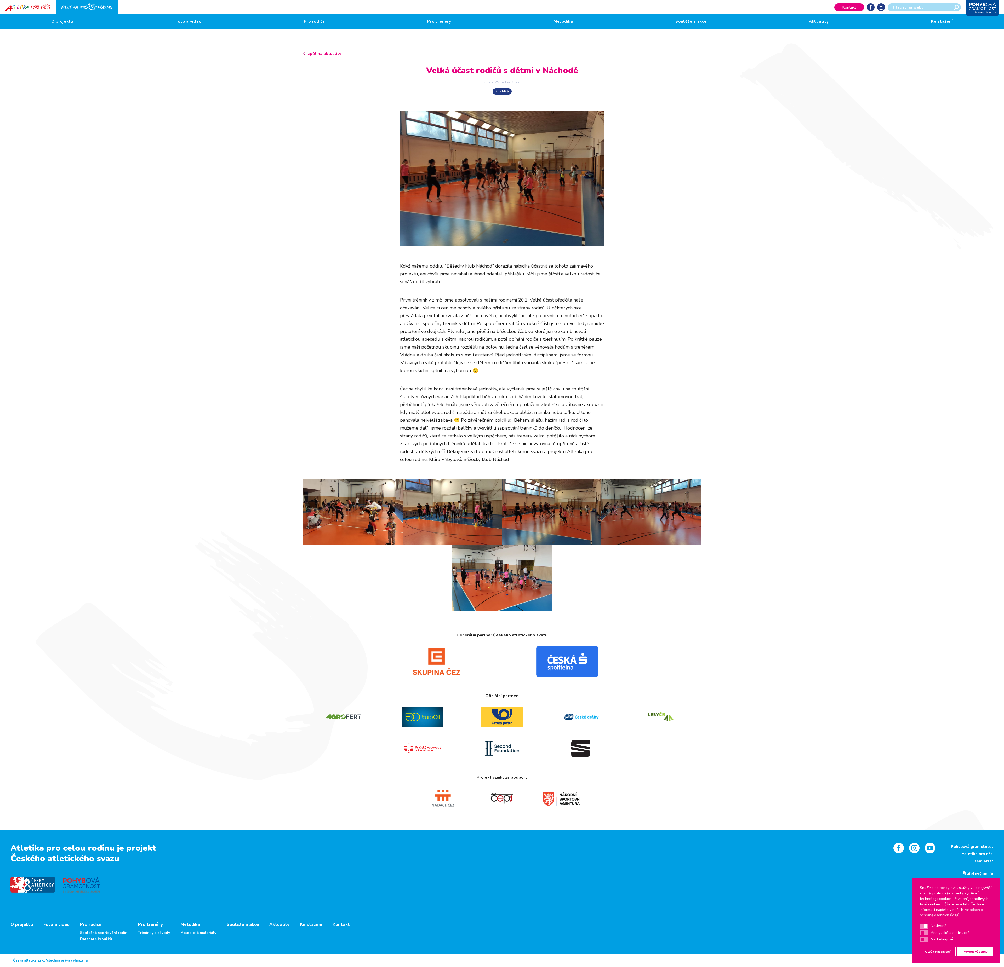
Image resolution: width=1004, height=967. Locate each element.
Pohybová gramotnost (972, 846)
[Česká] (567, 661)
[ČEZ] (436, 661)
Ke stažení (942, 21)
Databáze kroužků (96, 939)
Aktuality (819, 21)
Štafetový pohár (978, 873)
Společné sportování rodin (104, 933)
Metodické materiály (198, 933)
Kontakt (849, 7)
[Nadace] (442, 798)
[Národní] (561, 798)
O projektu (62, 21)
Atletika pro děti (978, 853)
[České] (581, 717)
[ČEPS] (502, 798)
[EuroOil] (422, 717)
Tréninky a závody (154, 933)
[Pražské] (422, 748)
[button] (924, 926)
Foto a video (188, 21)
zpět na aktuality (324, 53)
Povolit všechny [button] (975, 951)
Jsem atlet (983, 861)
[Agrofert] (343, 717)
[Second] (502, 748)
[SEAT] (581, 748)
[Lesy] (661, 717)
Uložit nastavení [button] (937, 951)
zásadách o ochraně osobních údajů (951, 912)
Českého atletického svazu (64, 858)
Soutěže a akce (691, 21)
